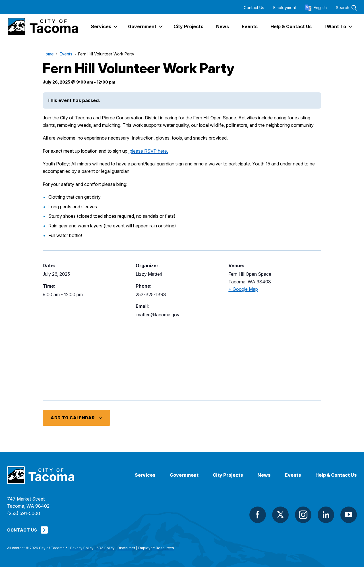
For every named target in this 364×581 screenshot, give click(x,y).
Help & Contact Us (336, 475)
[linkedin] (326, 515)
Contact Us (254, 7)
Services (145, 475)
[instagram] (303, 515)
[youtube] (348, 515)
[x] (280, 515)
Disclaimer (126, 548)
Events (293, 475)
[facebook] (257, 515)
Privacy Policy (82, 548)
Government (184, 475)
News (264, 475)
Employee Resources (156, 548)
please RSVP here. (148, 151)
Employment (284, 7)
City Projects (228, 475)
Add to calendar (73, 418)
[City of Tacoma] (42, 26)
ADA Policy (105, 548)
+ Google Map (243, 289)
